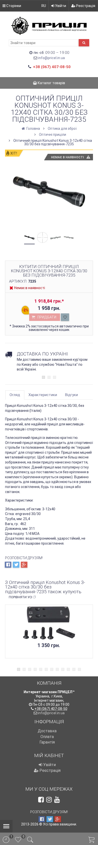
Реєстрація (85, 6)
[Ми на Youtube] (57, 799)
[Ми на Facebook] (41, 799)
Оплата (47, 736)
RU (43, 6)
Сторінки (13, 6)
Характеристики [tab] (42, 395)
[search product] (84, 42)
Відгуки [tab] (71, 395)
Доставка (47, 731)
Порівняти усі (20, 597)
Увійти (60, 6)
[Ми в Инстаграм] (49, 799)
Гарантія (47, 742)
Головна (33, 129)
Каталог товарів (51, 83)
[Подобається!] (65, 317)
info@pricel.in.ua (51, 58)
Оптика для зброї (62, 129)
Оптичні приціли (52, 135)
